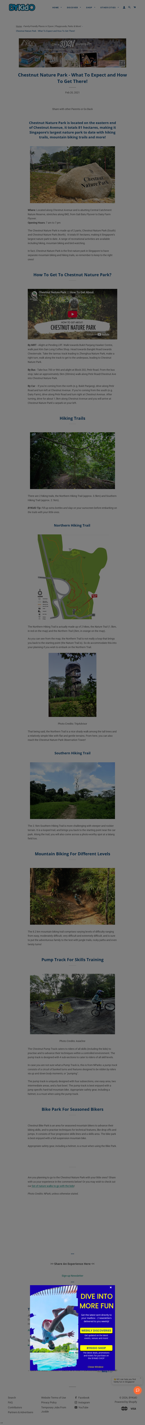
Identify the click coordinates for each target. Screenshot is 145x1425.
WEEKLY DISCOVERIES (96, 1330)
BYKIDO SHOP (96, 1348)
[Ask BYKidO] (138, 1390)
